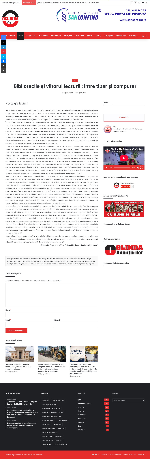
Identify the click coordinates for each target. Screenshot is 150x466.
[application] (123, 158)
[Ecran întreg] (141, 167)
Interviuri (43, 36)
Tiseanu (46, 444)
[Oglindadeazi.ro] (10, 19)
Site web (57, 320)
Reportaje (31, 36)
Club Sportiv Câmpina (51, 408)
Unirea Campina (60, 444)
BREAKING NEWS (84, 403)
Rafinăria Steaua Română (52, 436)
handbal (57, 424)
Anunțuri (108, 36)
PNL (61, 428)
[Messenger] (3, 61)
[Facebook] (3, 37)
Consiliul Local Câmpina (52, 416)
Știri (21, 36)
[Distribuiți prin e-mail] (3, 65)
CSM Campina (48, 420)
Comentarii (124, 117)
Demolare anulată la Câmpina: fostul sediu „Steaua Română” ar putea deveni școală (18, 366)
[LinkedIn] (3, 47)
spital (59, 440)
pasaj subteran (48, 428)
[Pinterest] (3, 51)
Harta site (133, 455)
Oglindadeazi (68, 93)
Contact (133, 36)
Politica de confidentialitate (112, 455)
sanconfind (47, 440)
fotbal (46, 424)
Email (8, 320)
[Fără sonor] (138, 167)
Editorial (68, 36)
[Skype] (3, 56)
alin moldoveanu (49, 404)
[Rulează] (106, 167)
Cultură (80, 36)
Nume (8, 310)
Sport (90, 36)
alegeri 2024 (58, 400)
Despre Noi (121, 36)
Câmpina (63, 420)
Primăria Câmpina (49, 432)
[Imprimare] (3, 70)
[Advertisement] (75, 59)
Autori (125, 455)
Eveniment (56, 36)
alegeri (46, 400)
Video (98, 36)
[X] (3, 42)
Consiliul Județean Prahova (53, 412)
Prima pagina (9, 36)
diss (114, 126)
